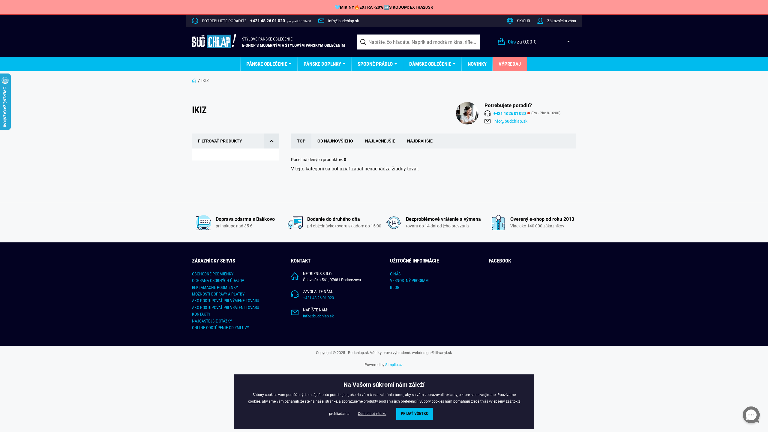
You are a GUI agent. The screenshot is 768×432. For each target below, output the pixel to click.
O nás (395, 274)
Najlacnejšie (380, 141)
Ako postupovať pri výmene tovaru (225, 300)
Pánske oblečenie (266, 64)
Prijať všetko (414, 413)
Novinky (477, 64)
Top (301, 141)
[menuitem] (269, 64)
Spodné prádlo (375, 64)
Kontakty (201, 314)
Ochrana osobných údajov (218, 280)
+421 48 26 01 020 (318, 298)
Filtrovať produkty (220, 141)
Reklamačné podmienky (215, 287)
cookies (254, 401)
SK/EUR (523, 21)
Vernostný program (409, 280)
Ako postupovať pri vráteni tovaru (225, 307)
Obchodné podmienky (212, 274)
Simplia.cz (394, 364)
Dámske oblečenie (430, 64)
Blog (394, 287)
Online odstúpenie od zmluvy (220, 327)
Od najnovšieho (335, 141)
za (522, 42)
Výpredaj (510, 64)
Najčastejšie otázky (212, 321)
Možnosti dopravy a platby (218, 294)
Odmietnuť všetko (372, 414)
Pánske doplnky (322, 64)
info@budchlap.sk (343, 21)
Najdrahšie (420, 141)
